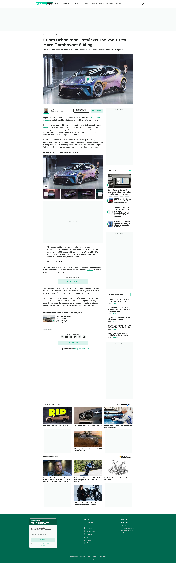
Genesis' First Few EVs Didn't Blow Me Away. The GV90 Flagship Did (119, 326)
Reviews (66, 4)
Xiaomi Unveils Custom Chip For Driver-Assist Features (119, 318)
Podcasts (94, 4)
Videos (87, 4)
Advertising (124, 522)
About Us (124, 519)
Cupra (51, 35)
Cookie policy (83, 556)
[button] (46, 194)
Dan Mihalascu (58, 110)
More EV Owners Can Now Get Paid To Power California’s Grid (118, 334)
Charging (115, 337)
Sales (114, 303)
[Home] (44, 3)
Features (76, 4)
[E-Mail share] (84, 337)
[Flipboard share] (75, 337)
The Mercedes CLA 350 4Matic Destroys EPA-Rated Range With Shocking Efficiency (119, 309)
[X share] (66, 337)
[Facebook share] (62, 337)
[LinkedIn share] (71, 337)
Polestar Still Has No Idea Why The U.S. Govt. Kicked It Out (118, 300)
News (57, 4)
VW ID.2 (90, 270)
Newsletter (109, 4)
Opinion (115, 329)
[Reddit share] (80, 337)
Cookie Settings (92, 556)
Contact (123, 525)
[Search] (139, 4)
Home (45, 35)
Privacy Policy (46, 543)
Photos (101, 4)
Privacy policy (74, 556)
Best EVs (118, 4)
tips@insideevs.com (81, 349)
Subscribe (43, 539)
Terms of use (102, 556)
